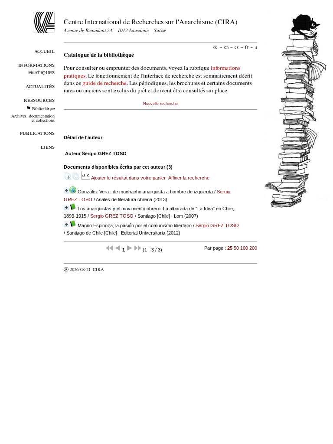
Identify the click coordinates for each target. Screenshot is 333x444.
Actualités (40, 86)
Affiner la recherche (188, 177)
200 (253, 248)
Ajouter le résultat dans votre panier (128, 177)
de (215, 47)
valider (115, 269)
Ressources (39, 99)
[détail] (66, 190)
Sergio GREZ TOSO (112, 216)
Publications (37, 132)
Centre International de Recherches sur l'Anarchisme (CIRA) (151, 21)
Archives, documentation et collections (33, 118)
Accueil (44, 50)
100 (244, 248)
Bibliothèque (43, 108)
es (236, 47)
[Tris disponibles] (86, 177)
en (226, 47)
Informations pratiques (36, 68)
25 (229, 248)
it (256, 47)
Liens (48, 146)
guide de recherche (104, 83)
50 (236, 248)
